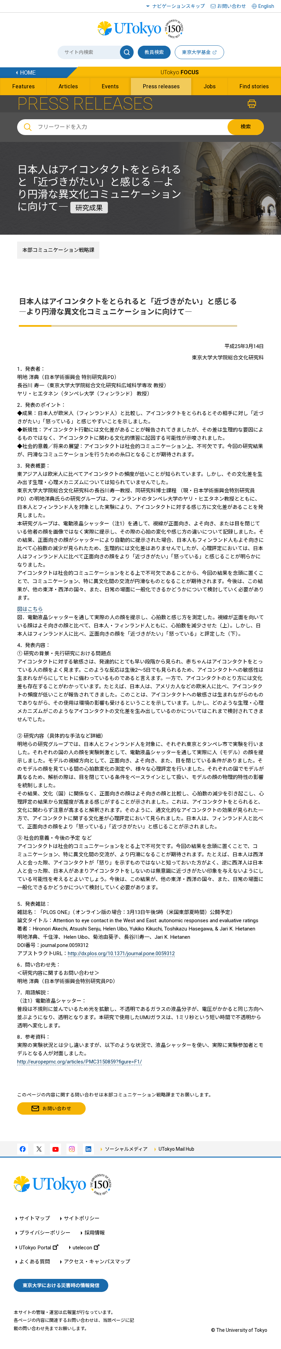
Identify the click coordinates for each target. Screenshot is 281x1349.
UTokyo (180, 72)
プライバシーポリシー (45, 1233)
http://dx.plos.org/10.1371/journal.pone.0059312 (121, 953)
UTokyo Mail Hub (176, 1149)
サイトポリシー (82, 1218)
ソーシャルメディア (126, 1149)
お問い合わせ (231, 6)
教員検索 (154, 52)
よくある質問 (34, 1261)
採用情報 (94, 1233)
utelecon (82, 1247)
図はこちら (30, 609)
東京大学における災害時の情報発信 (61, 1285)
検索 (246, 127)
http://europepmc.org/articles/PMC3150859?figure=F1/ (79, 1062)
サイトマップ (34, 1218)
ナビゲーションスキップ (178, 6)
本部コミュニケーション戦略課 (58, 250)
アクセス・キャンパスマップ (97, 1261)
